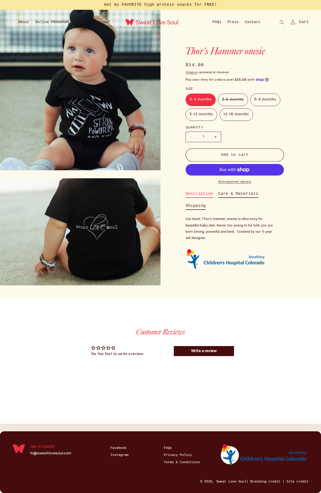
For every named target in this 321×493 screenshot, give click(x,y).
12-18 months (236, 114)
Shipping (191, 72)
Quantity (194, 127)
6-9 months (265, 100)
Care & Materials (238, 194)
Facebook (118, 448)
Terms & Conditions (182, 462)
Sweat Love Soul (231, 481)
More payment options (234, 181)
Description (199, 194)
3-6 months (235, 102)
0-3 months (201, 100)
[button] (81, 22)
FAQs (168, 448)
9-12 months (201, 114)
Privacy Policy (178, 455)
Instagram (119, 455)
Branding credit (266, 481)
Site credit (297, 481)
